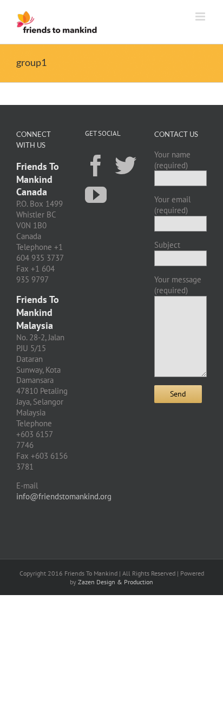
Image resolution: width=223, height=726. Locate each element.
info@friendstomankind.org (64, 496)
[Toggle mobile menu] (201, 16)
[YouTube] (96, 194)
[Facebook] (96, 165)
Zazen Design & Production (115, 582)
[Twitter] (125, 165)
